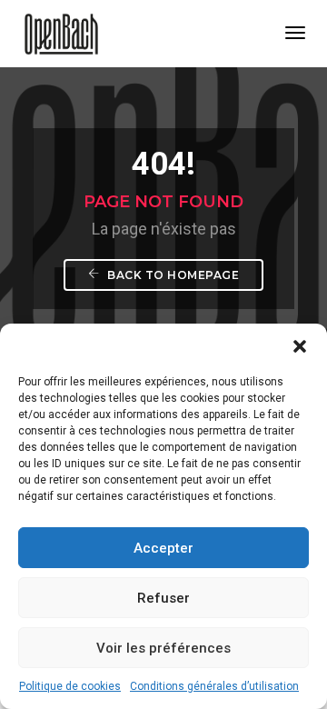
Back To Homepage (172, 275)
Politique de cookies (70, 686)
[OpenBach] (61, 32)
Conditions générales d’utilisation (214, 686)
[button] (300, 346)
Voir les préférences (163, 648)
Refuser (163, 598)
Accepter (163, 548)
